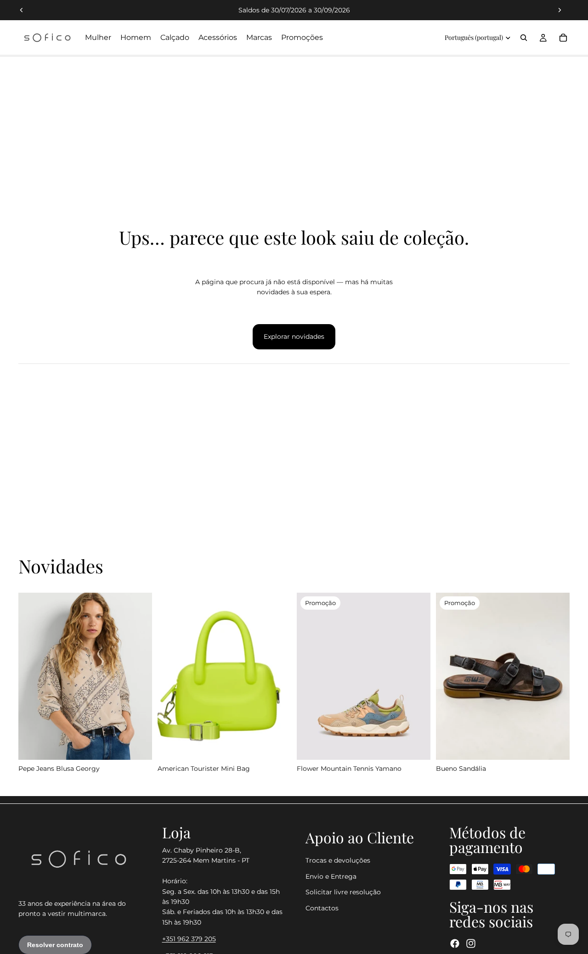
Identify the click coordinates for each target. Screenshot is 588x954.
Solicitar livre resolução (343, 892)
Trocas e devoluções (337, 860)
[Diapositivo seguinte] (559, 10)
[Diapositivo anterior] (21, 10)
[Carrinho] (563, 38)
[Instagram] (470, 943)
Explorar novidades (294, 336)
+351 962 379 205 (189, 939)
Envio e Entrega (330, 876)
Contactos (322, 907)
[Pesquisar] (524, 38)
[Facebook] (454, 943)
